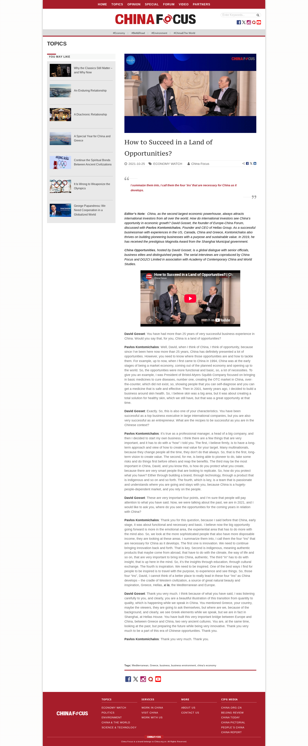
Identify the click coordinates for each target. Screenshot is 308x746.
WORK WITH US (152, 717)
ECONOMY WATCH (167, 164)
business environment (183, 665)
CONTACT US (190, 712)
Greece (154, 665)
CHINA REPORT (231, 732)
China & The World (116, 722)
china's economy (206, 665)
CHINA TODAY (230, 717)
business (165, 665)
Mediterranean (140, 665)
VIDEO (184, 4)
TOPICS (117, 4)
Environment (112, 717)
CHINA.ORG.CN (231, 707)
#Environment (159, 33)
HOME (102, 4)
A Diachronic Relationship (90, 114)
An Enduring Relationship (90, 90)
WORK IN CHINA (152, 707)
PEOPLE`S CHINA (232, 727)
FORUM (168, 4)
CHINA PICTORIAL (233, 722)
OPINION (134, 4)
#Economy (119, 33)
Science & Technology (119, 727)
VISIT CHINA (150, 712)
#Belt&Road (138, 33)
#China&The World (184, 33)
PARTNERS (201, 4)
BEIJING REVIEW (232, 712)
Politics (108, 712)
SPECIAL (152, 4)
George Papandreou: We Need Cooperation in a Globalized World (90, 210)
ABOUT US (188, 707)
